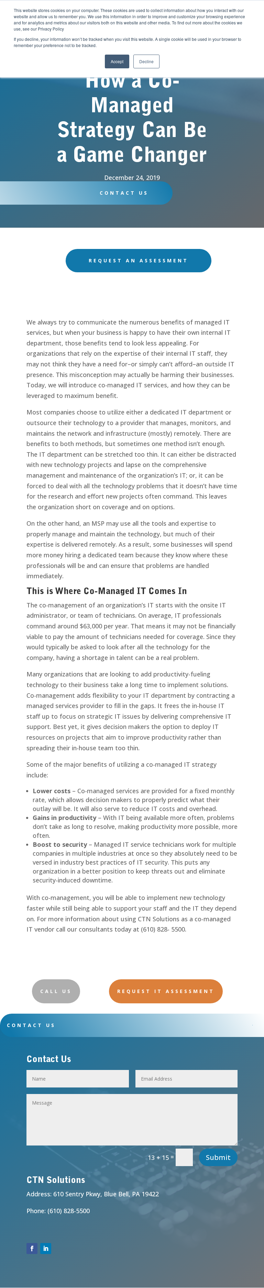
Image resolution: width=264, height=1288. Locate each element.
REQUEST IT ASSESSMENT (165, 991)
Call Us (56, 991)
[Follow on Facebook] (31, 1248)
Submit (218, 1157)
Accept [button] (117, 61)
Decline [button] (146, 61)
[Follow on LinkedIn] (45, 1248)
